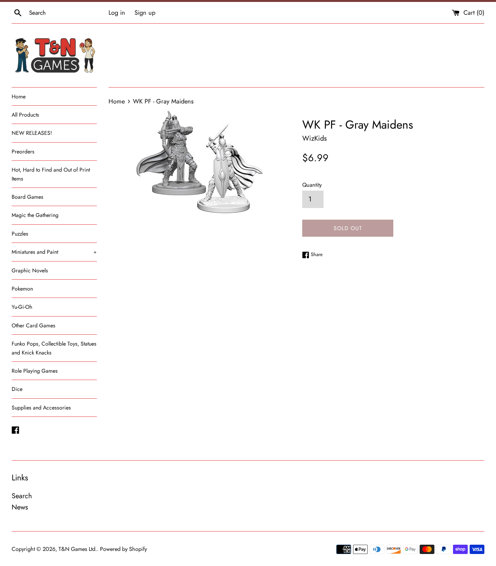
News (20, 507)
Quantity (312, 185)
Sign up (144, 12)
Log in (116, 12)
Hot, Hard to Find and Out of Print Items (51, 174)
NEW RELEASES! (32, 133)
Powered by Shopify (123, 549)
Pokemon (22, 288)
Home (19, 96)
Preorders (23, 151)
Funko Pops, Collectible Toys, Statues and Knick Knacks (54, 348)
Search (22, 496)
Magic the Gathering (35, 215)
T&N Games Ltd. (78, 549)
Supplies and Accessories (41, 407)
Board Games (27, 197)
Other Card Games (33, 325)
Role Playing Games (35, 371)
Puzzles (20, 233)
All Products (25, 115)
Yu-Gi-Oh (22, 307)
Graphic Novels (30, 270)
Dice (17, 389)
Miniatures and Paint (54, 252)
